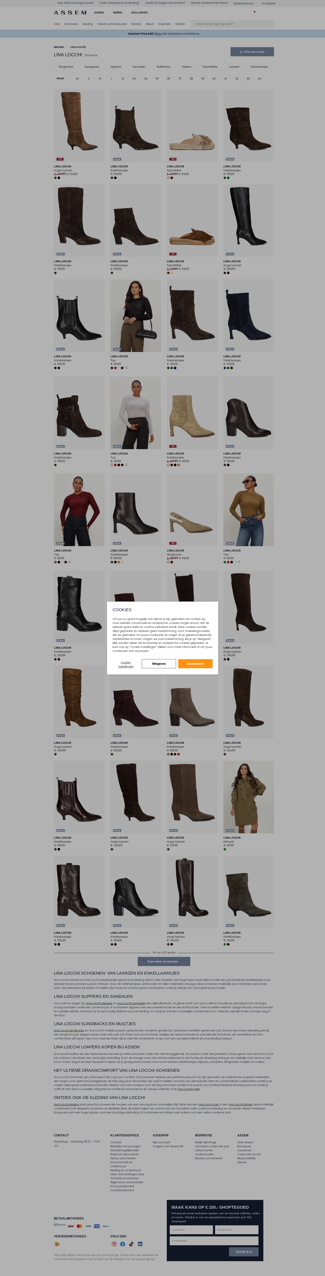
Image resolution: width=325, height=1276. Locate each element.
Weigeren (159, 664)
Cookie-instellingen (126, 664)
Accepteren (195, 664)
